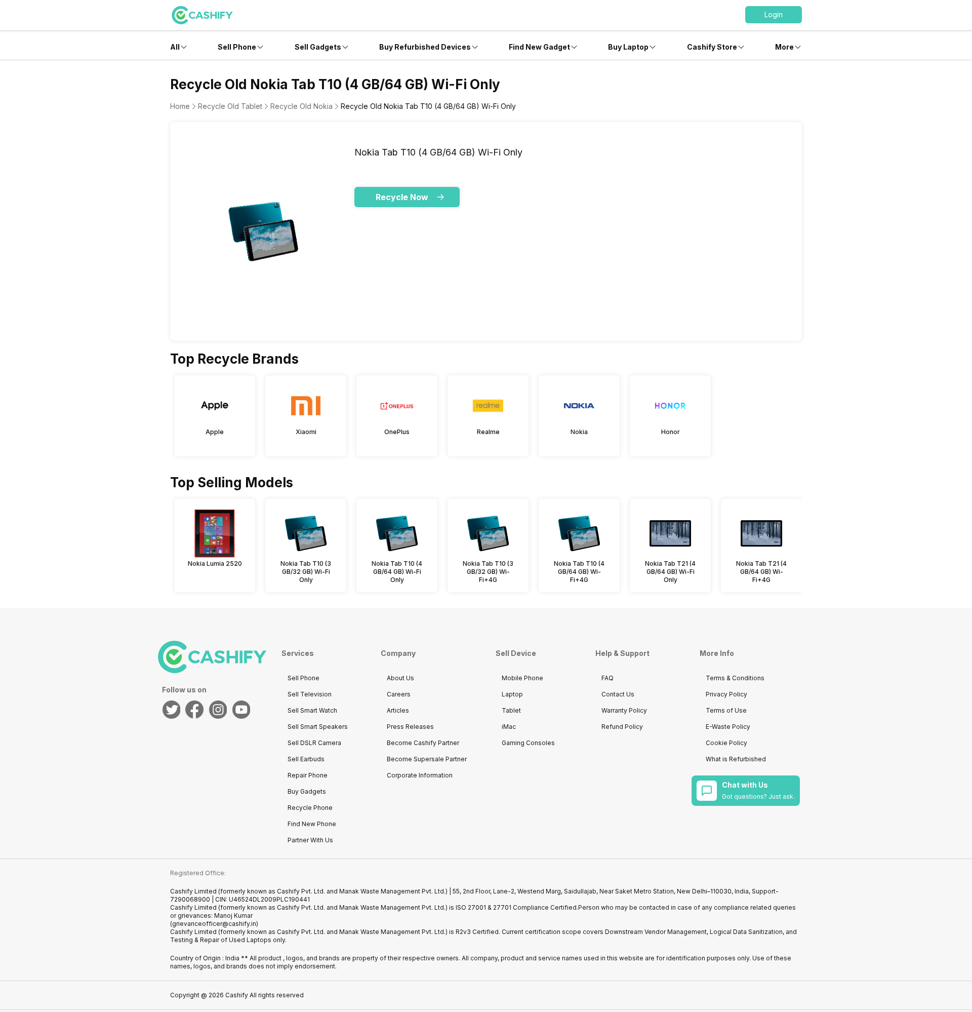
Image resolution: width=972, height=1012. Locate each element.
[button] (773, 14)
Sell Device (516, 653)
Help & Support (622, 653)
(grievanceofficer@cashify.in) (214, 923)
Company (398, 653)
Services (297, 653)
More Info (717, 653)
